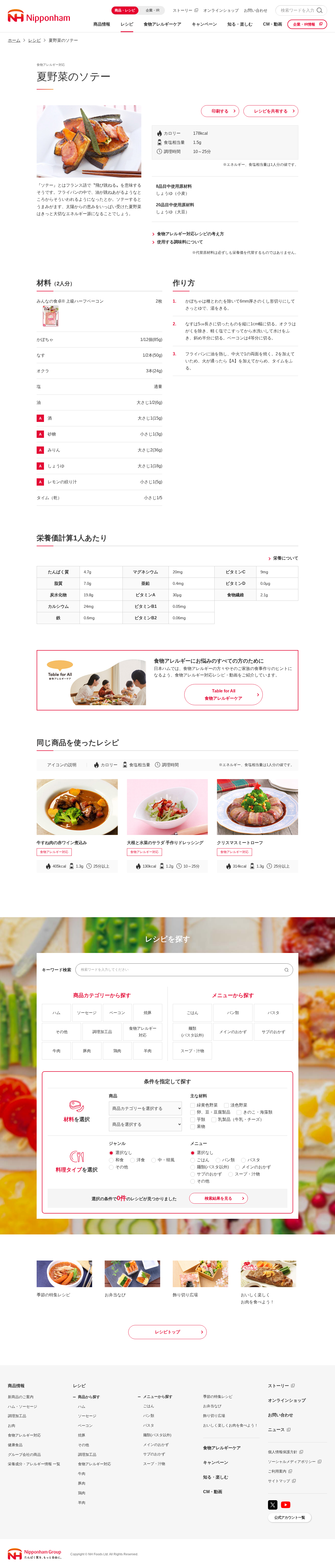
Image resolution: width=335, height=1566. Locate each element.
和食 (119, 1160)
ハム (81, 1406)
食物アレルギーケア (222, 1448)
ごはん (203, 1160)
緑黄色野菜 (207, 1105)
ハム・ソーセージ (22, 1406)
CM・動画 (212, 1492)
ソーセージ (87, 1416)
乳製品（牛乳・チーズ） (241, 1119)
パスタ (254, 1160)
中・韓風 (166, 1160)
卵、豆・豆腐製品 (213, 1112)
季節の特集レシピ (217, 1396)
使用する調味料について (180, 242)
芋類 (201, 1119)
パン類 (228, 1160)
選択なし (123, 1152)
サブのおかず (209, 1174)
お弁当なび (212, 1406)
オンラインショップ (221, 10)
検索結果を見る (218, 1198)
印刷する (220, 111)
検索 (319, 10)
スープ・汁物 (247, 1174)
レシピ (79, 1386)
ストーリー (182, 10)
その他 (121, 1167)
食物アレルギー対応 (24, 1435)
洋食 (141, 1160)
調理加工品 (17, 1416)
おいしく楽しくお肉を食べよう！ (230, 1425)
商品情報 (16, 1386)
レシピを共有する (271, 111)
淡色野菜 (239, 1105)
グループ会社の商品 (24, 1454)
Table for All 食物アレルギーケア (223, 694)
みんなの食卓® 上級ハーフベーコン (70, 301)
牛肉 (81, 1473)
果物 (201, 1126)
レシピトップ (167, 1332)
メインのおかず (256, 1167)
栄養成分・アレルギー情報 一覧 (34, 1464)
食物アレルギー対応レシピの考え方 (190, 234)
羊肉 (81, 1502)
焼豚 (81, 1435)
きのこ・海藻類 (257, 1112)
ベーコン (85, 1425)
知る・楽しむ (215, 1477)
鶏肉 (81, 1493)
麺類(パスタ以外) (213, 1167)
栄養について (285, 558)
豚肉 (81, 1483)
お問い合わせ (255, 10)
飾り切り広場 (214, 1416)
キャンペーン (215, 1462)
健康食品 (15, 1445)
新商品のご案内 (21, 1397)
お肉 (11, 1425)
